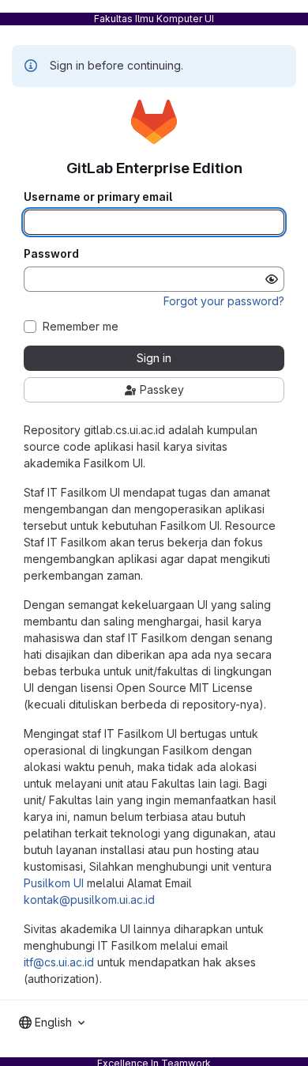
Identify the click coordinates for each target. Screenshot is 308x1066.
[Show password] (271, 279)
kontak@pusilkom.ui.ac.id (89, 899)
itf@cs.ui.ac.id (59, 962)
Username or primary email (98, 197)
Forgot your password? (223, 301)
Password (51, 254)
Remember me (80, 326)
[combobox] (52, 1022)
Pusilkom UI (54, 883)
